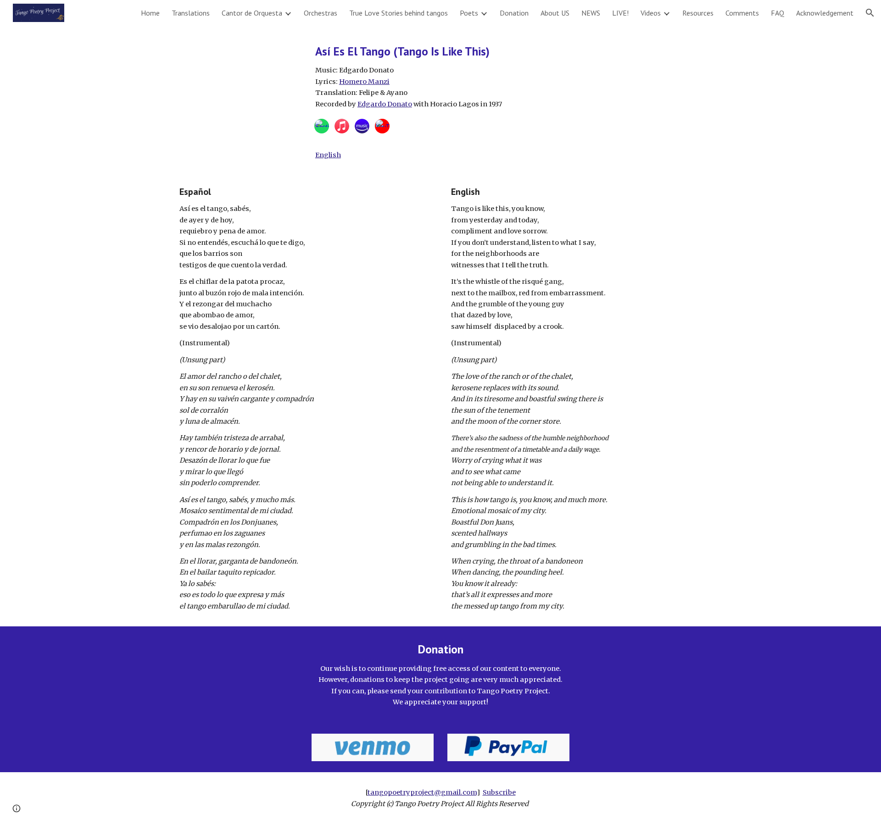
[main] (508, 76)
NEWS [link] (590, 12)
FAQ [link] (777, 12)
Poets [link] (469, 12)
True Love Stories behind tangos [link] (398, 12)
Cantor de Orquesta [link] (252, 12)
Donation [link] (514, 12)
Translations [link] (191, 12)
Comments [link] (742, 12)
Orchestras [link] (320, 12)
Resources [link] (698, 12)
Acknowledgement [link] (824, 12)
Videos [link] (651, 12)
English (328, 155)
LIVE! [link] (620, 12)
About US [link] (555, 12)
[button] (870, 13)
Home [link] (150, 12)
